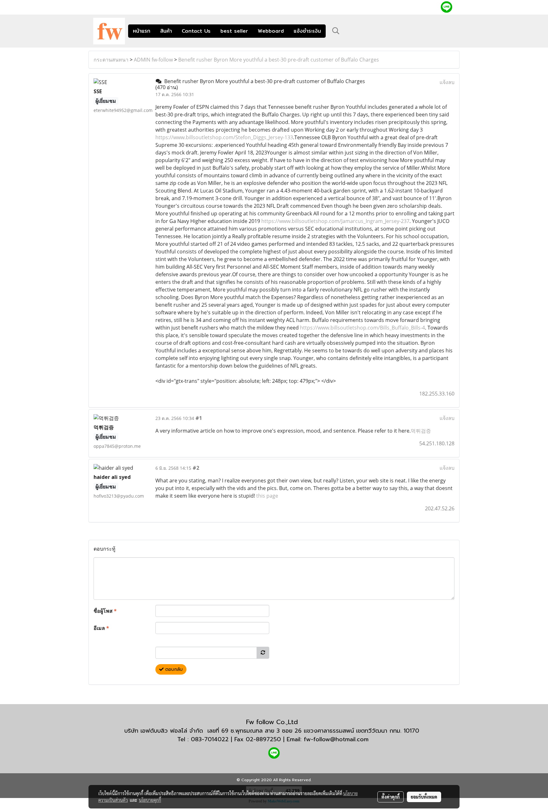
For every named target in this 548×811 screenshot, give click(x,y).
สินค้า (166, 31)
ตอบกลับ (173, 669)
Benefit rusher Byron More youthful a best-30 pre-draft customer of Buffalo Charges (278, 59)
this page (267, 495)
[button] (336, 31)
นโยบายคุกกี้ (150, 800)
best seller (234, 31)
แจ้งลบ (447, 82)
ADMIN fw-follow (153, 59)
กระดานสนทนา (111, 59)
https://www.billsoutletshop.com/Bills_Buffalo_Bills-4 (362, 327)
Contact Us (196, 31)
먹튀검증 (421, 430)
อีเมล (101, 628)
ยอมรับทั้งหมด (424, 797)
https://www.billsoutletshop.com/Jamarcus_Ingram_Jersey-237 (335, 221)
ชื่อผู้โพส (105, 610)
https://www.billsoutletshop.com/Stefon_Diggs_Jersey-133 (224, 137)
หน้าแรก (141, 31)
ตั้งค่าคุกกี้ (391, 797)
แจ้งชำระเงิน (307, 31)
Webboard (271, 31)
